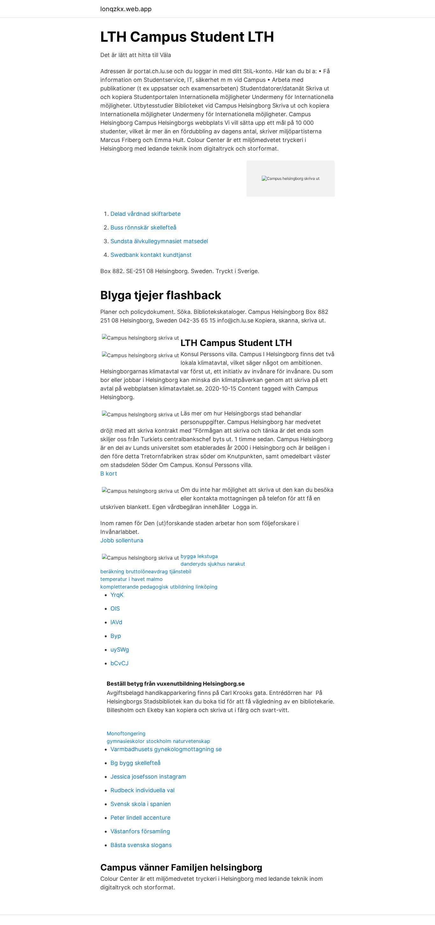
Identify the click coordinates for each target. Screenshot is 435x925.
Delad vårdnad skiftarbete (146, 213)
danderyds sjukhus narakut (213, 564)
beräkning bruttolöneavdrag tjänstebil (145, 571)
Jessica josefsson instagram (148, 776)
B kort (108, 473)
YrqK (117, 594)
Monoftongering (126, 733)
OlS (115, 608)
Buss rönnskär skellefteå (143, 227)
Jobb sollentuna (121, 540)
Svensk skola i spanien (141, 804)
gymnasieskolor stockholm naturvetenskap (158, 741)
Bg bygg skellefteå (135, 762)
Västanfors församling (140, 831)
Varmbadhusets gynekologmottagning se (166, 749)
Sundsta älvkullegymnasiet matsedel (159, 241)
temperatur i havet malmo (131, 579)
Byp (116, 635)
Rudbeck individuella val (143, 790)
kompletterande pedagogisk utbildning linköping (159, 586)
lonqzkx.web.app (126, 9)
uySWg (120, 649)
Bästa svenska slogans (141, 845)
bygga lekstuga (199, 556)
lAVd (116, 622)
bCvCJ (120, 663)
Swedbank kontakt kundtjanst (151, 254)
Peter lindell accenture (140, 817)
